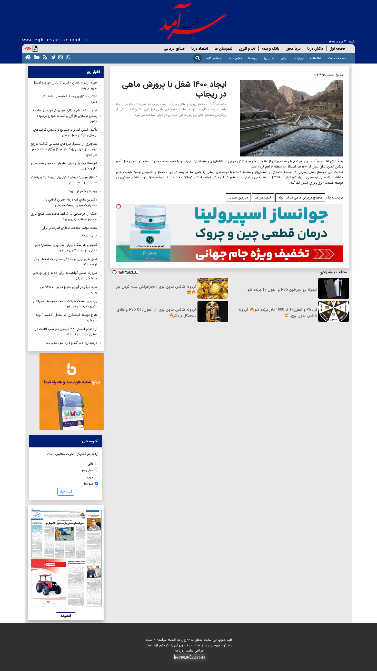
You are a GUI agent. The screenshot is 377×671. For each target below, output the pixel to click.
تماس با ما (235, 58)
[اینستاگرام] (59, 57)
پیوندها (252, 58)
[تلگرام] (51, 57)
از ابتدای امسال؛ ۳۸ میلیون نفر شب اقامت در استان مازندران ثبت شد (66, 331)
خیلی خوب (85, 470)
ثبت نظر (66, 491)
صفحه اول (337, 48)
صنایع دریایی (174, 48)
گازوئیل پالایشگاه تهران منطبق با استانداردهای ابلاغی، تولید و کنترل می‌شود (66, 247)
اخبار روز (269, 58)
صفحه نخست (337, 58)
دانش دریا (315, 48)
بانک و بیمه (270, 48)
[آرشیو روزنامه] (36, 57)
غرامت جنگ (89, 236)
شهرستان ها (223, 48)
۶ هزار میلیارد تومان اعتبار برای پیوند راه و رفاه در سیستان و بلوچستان (64, 179)
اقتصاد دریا (199, 48)
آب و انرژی (247, 48)
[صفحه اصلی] (27, 57)
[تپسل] (118, 206)
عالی (90, 463)
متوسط (88, 483)
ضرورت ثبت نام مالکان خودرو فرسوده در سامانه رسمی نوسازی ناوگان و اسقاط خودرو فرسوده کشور (65, 116)
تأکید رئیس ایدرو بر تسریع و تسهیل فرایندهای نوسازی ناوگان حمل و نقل (65, 132)
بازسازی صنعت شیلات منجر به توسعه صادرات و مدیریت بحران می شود (65, 303)
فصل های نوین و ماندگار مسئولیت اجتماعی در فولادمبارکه (65, 261)
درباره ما (299, 58)
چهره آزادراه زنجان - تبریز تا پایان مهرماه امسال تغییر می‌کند (65, 85)
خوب (90, 477)
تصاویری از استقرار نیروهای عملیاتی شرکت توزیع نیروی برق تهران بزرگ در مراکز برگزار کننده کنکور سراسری (64, 149)
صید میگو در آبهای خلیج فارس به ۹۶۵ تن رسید (68, 289)
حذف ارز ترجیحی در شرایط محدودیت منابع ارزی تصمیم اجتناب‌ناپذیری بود (64, 216)
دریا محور (293, 48)
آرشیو (284, 58)
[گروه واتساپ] (67, 57)
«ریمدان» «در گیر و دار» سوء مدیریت (71, 342)
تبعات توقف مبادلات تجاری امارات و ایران (69, 227)
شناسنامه (315, 58)
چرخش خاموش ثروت (82, 191)
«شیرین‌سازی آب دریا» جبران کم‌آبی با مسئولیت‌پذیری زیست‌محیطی (71, 202)
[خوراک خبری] (44, 57)
